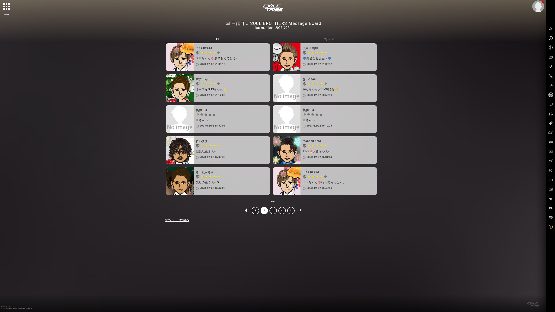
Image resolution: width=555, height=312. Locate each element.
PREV (246, 210)
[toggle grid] (6, 6)
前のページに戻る (177, 220)
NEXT (300, 210)
